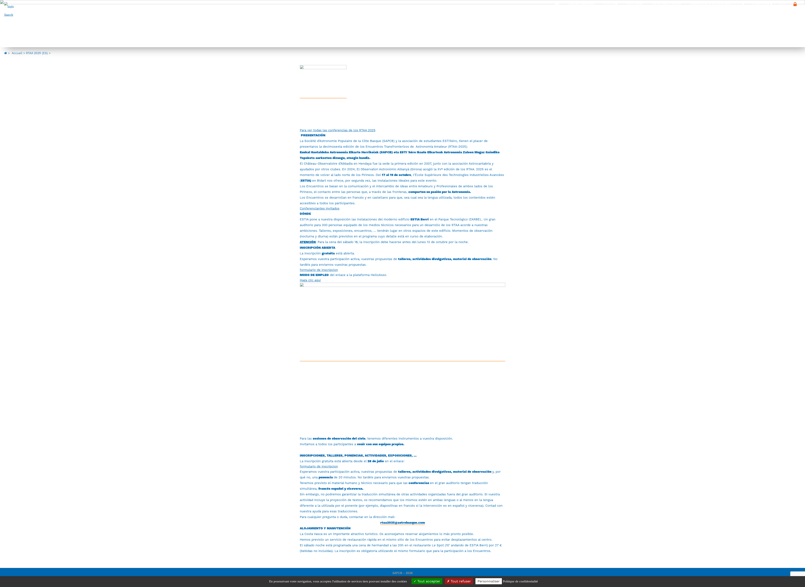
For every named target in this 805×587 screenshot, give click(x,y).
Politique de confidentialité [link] (520, 581)
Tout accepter (428, 581)
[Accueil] (557, 4)
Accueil (17, 53)
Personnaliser (489, 581)
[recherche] (782, 4)
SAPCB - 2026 (402, 573)
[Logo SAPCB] (10, 10)
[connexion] (797, 4)
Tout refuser (460, 581)
